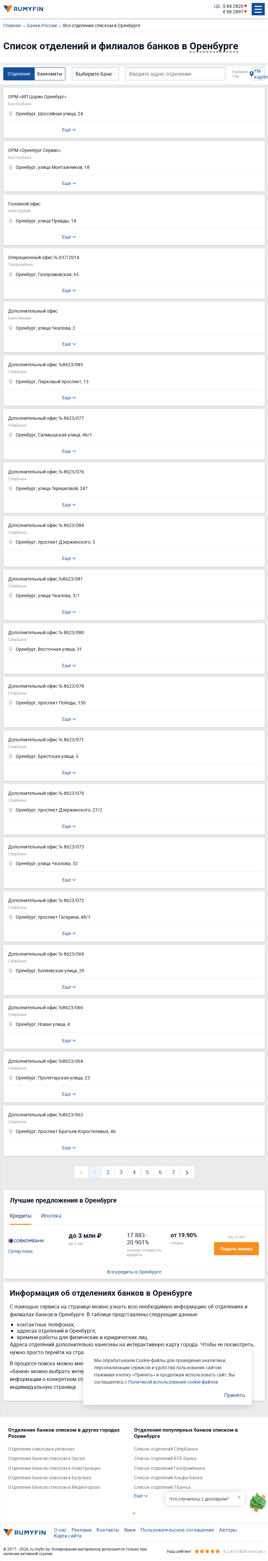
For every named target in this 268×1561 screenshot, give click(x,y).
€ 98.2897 (233, 12)
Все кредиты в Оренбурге (134, 1272)
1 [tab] (134, 1513)
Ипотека (51, 1215)
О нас (60, 1530)
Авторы (228, 1530)
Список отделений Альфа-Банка (168, 1478)
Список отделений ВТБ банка (165, 1458)
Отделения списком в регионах (41, 1449)
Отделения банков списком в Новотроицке (54, 1468)
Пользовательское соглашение (177, 1530)
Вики (130, 1530)
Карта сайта (67, 1535)
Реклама (82, 1530)
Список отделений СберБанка (166, 1449)
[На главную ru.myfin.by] (24, 1532)
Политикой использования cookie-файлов (173, 1382)
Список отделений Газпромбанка (169, 1468)
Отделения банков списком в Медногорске (54, 1487)
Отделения (19, 74)
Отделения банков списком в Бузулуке (49, 1478)
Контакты (107, 1530)
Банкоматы (49, 74)
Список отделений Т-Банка (162, 1487)
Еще (66, 129)
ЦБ (217, 6)
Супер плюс (20, 1251)
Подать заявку (236, 1248)
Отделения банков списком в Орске (46, 1458)
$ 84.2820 (233, 6)
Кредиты (20, 1215)
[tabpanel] (67, 1460)
